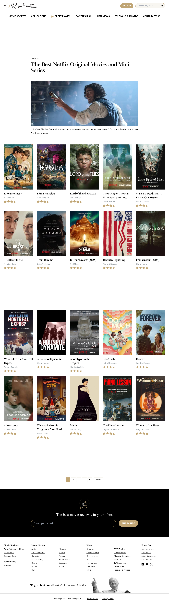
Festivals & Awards (126, 16)
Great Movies (63, 16)
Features (118, 559)
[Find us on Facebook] (143, 564)
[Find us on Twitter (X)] (151, 564)
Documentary (37, 559)
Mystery (62, 549)
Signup (127, 6)
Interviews (103, 16)
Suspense (63, 563)
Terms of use (92, 599)
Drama (34, 563)
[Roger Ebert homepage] (20, 6)
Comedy (35, 556)
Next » (98, 480)
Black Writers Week (122, 556)
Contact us (146, 553)
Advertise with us (149, 556)
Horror (34, 566)
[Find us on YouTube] (147, 564)
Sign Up (7, 565)
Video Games (120, 553)
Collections (38, 16)
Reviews (90, 549)
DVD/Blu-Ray (120, 549)
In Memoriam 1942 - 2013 (75, 585)
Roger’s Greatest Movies (14, 549)
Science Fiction (65, 559)
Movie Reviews (17, 16)
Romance (63, 556)
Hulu (33, 570)
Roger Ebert (119, 566)
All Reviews (9, 553)
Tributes (89, 570)
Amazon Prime (38, 553)
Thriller (62, 566)
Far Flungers (91, 563)
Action (34, 549)
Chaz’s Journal (92, 553)
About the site (148, 549)
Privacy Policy (108, 599)
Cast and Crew (10, 556)
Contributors (151, 16)
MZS (88, 559)
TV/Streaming (83, 16)
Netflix (62, 553)
